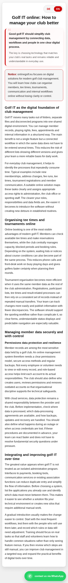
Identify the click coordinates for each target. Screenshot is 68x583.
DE (48, 9)
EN (58, 9)
